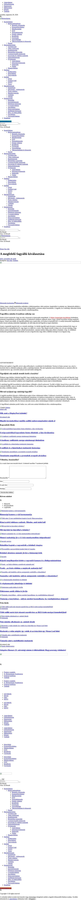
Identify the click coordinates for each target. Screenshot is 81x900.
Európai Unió (12, 80)
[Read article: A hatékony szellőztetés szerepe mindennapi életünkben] (40, 436)
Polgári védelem (17, 34)
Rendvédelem (8, 22)
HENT (6, 699)
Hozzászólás (4, 478)
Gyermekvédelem (13, 105)
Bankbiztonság (12, 50)
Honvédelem (12, 73)
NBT (5, 697)
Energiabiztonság (13, 102)
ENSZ (10, 79)
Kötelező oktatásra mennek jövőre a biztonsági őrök (21, 553)
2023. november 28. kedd (8, 259)
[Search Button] (19, 230)
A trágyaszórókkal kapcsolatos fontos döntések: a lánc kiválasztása (27, 433)
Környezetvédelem (14, 109)
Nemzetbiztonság (17, 32)
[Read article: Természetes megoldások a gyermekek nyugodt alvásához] (40, 452)
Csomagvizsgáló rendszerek (16, 54)
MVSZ (6, 696)
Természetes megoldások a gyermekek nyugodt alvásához (23, 456)
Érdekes (15, 260)
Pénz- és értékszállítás (14, 113)
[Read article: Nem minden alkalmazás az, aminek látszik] (40, 616)
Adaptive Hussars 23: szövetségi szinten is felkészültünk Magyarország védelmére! (33, 650)
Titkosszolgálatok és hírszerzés (21, 41)
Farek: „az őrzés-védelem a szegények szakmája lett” (21, 568)
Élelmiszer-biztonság (14, 104)
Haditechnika (12, 72)
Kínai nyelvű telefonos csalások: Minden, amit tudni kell (22, 522)
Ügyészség (15, 38)
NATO (10, 82)
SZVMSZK (7, 694)
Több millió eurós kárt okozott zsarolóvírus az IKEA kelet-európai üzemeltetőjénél (33, 612)
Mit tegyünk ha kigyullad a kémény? (15, 530)
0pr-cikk (6, 249)
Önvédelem (11, 114)
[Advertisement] (40, 348)
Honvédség (7, 744)
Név (1, 481)
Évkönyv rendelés (9, 672)
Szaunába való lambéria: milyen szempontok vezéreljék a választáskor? (29, 576)
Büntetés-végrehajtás (18, 25)
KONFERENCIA (5, 121)
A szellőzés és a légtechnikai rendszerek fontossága (20, 448)
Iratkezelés (15, 64)
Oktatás (10, 97)
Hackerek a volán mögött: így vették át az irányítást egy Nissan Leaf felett (30, 631)
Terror (10, 84)
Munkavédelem (13, 68)
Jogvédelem (11, 107)
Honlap (2, 488)
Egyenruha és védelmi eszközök (18, 56)
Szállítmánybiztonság (14, 111)
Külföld (6, 77)
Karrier (10, 43)
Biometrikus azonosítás (15, 52)
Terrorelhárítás (16, 39)
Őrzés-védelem (12, 91)
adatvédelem (13, 899)
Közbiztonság (8, 98)
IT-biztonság (12, 59)
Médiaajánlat (8, 8)
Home (2, 249)
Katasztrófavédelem (18, 27)
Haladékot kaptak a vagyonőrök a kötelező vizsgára (21, 545)
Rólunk (6, 9)
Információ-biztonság (18, 63)
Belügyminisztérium (14, 23)
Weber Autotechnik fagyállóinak (60, 317)
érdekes (7, 407)
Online (14, 66)
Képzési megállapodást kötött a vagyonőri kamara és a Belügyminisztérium (30, 560)
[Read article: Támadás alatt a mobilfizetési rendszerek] (40, 635)
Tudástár (6, 11)
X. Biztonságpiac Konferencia (13, 674)
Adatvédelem (8, 2)
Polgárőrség (11, 88)
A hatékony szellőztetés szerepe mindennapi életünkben (22, 440)
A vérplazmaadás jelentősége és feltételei (16, 583)
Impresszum (7, 6)
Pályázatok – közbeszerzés (16, 89)
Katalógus (7, 118)
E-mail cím (3, 485)
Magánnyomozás (13, 93)
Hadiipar (6, 70)
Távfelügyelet (12, 47)
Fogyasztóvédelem (14, 116)
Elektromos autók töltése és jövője (13, 591)
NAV (13, 31)
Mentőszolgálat (16, 29)
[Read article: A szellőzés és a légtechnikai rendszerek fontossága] (40, 444)
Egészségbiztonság (14, 57)
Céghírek (11, 95)
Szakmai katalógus (10, 676)
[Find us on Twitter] (1, 17)
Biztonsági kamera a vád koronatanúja (16, 514)
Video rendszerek (13, 48)
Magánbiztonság (9, 86)
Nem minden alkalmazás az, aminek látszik (17, 622)
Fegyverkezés (12, 75)
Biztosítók (11, 100)
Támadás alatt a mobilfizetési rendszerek (16, 641)
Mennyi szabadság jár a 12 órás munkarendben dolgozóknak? (25, 538)
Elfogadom (32, 899)
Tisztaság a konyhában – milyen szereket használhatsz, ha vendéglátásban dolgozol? (34, 599)
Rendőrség (15, 36)
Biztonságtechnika (9, 45)
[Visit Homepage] (5, 18)
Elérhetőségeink (9, 4)
